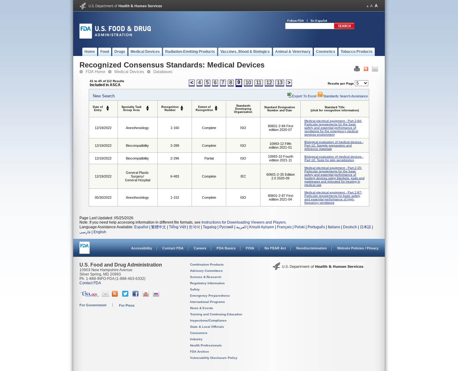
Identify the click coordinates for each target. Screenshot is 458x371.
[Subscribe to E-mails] (105, 295)
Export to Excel (304, 96)
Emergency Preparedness (210, 295)
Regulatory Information (207, 283)
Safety (195, 289)
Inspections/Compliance (208, 320)
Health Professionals (206, 345)
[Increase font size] (376, 5)
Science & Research (205, 277)
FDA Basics (226, 248)
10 (248, 82)
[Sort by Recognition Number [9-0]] (181, 109)
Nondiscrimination (311, 248)
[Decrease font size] (367, 5)
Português (316, 227)
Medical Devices (129, 71)
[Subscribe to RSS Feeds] (116, 295)
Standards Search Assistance (345, 96)
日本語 (365, 227)
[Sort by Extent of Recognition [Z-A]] (216, 109)
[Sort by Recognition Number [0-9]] (181, 106)
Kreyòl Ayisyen (261, 227)
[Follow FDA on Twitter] (126, 295)
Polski (299, 227)
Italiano (334, 227)
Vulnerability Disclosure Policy (213, 357)
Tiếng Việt (177, 227)
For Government (93, 305)
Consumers (199, 333)
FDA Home (95, 71)
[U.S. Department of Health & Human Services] (318, 268)
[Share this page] (366, 70)
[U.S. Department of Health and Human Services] (120, 8)
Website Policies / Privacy (358, 248)
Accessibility (141, 248)
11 (258, 82)
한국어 (194, 227)
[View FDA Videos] (146, 295)
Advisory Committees (206, 270)
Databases (163, 71)
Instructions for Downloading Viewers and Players (244, 222)
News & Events (201, 308)
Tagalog (210, 227)
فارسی (85, 232)
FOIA (250, 248)
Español (141, 227)
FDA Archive (199, 351)
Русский (226, 227)
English (99, 232)
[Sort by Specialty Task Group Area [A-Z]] (147, 106)
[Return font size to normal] (371, 5)
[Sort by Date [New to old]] (107, 109)
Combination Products (207, 264)
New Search (104, 96)
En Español (319, 20)
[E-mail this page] (375, 70)
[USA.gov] (89, 295)
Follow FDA (295, 20)
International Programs (207, 302)
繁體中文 (158, 227)
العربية (241, 227)
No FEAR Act (275, 248)
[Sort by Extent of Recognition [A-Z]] (216, 106)
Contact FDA (173, 248)
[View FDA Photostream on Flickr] (157, 295)
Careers (200, 248)
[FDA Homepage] (84, 250)
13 (280, 82)
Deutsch (350, 227)
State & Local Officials (207, 326)
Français (284, 227)
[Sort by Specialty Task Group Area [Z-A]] (147, 109)
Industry (196, 339)
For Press (127, 305)
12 (269, 82)
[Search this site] (344, 28)
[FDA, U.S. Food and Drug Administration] (115, 37)
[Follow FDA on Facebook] (136, 295)
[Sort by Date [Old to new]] (107, 106)
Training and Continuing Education (216, 314)
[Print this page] (357, 70)
